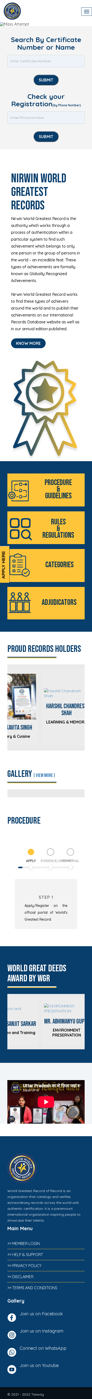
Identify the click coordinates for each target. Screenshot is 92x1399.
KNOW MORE (28, 343)
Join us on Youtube (39, 1365)
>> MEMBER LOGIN (23, 1243)
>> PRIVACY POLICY (24, 1265)
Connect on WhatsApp (43, 1348)
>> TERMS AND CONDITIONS (32, 1287)
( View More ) (44, 775)
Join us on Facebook (41, 1314)
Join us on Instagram (41, 1331)
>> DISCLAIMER (20, 1276)
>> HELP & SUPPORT (25, 1254)
